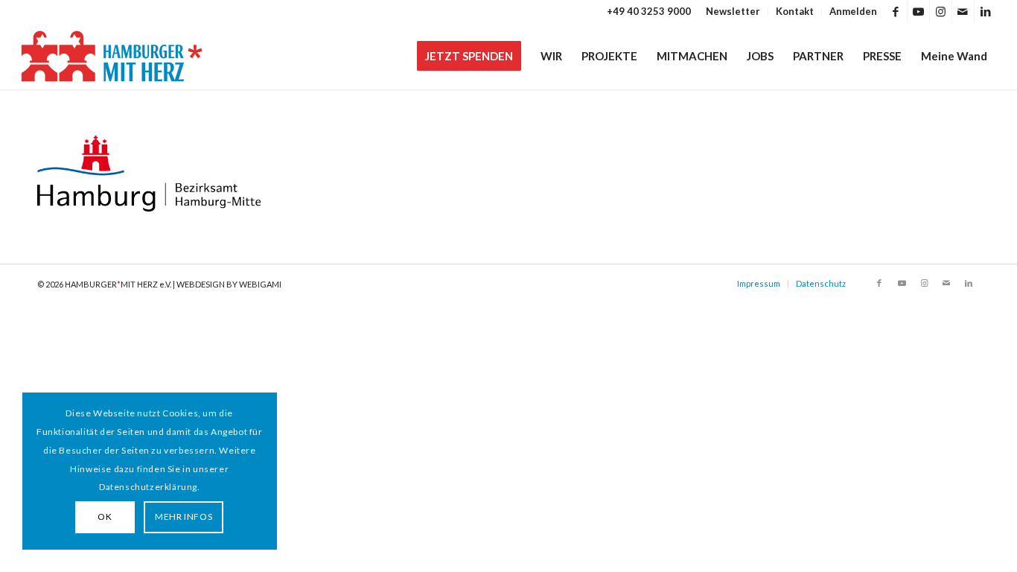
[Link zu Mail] (963, 11)
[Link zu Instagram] (940, 11)
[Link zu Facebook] (896, 11)
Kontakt (795, 11)
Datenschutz (821, 283)
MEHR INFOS (183, 516)
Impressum (758, 283)
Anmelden (853, 11)
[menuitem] (733, 11)
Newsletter (733, 11)
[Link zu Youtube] (918, 11)
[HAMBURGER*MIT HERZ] (112, 55)
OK (105, 516)
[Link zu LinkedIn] (986, 11)
